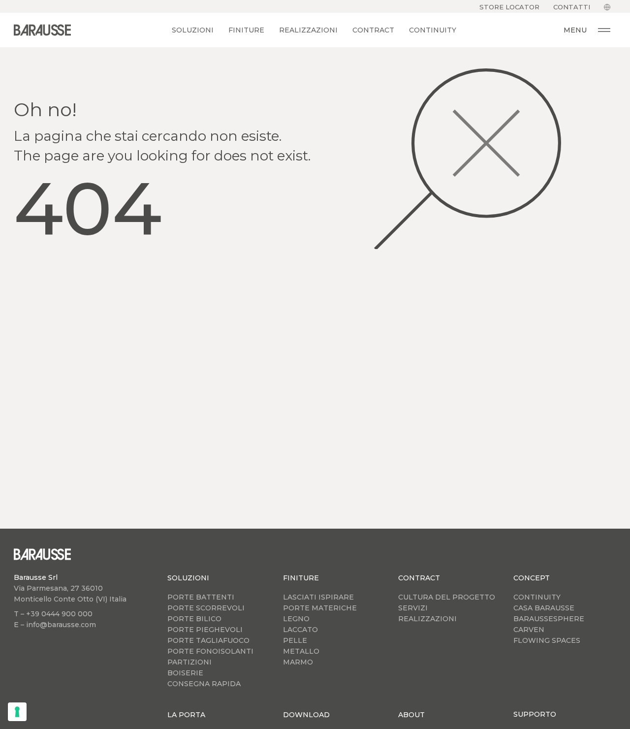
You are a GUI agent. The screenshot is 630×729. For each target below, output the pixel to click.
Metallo (301, 651)
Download (306, 714)
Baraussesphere (548, 618)
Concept (531, 577)
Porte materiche (320, 607)
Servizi (413, 607)
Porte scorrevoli (206, 607)
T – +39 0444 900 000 (53, 613)
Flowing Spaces (546, 640)
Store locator (509, 7)
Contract (373, 30)
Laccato (300, 629)
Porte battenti (200, 597)
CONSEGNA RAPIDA (204, 683)
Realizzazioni (308, 30)
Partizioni (189, 662)
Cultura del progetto (446, 597)
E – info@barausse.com (55, 624)
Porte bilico (194, 618)
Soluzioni (193, 30)
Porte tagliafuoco (208, 640)
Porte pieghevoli (205, 629)
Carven (528, 629)
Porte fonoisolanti (210, 651)
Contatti (571, 7)
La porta (186, 714)
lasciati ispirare (318, 597)
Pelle (295, 640)
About (411, 714)
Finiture (246, 30)
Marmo (298, 662)
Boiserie (185, 672)
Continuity (432, 30)
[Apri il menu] (604, 30)
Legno (296, 618)
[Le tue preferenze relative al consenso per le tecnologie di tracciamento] (17, 711)
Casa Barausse (543, 607)
